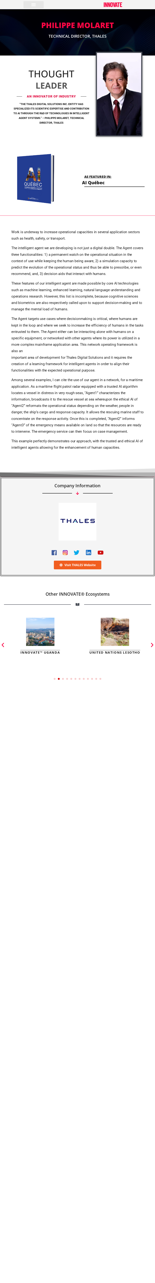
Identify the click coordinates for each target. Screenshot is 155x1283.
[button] (33, 4)
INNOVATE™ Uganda (40, 652)
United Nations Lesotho (114, 652)
